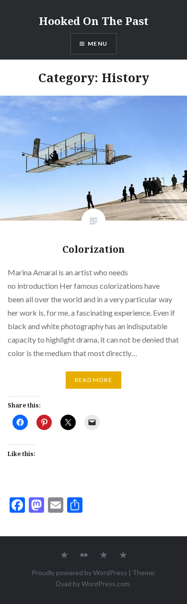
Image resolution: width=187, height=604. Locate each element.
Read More (93, 379)
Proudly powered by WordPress (79, 572)
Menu (97, 43)
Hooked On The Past (94, 20)
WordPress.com (105, 583)
